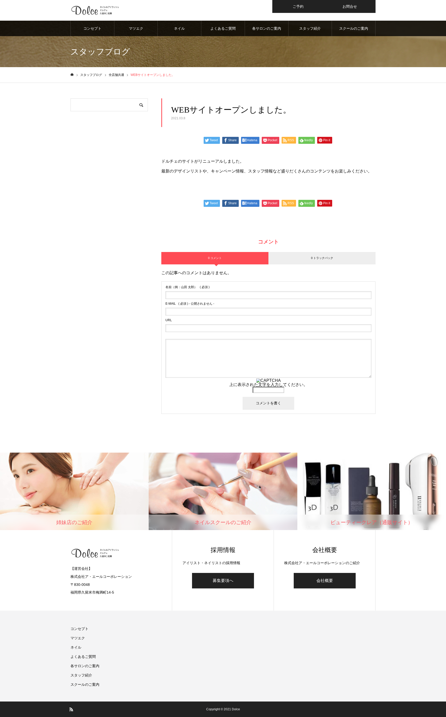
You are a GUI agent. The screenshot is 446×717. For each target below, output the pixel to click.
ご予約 (298, 6)
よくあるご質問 (223, 28)
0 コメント (215, 257)
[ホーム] (72, 74)
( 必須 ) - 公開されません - (189, 303)
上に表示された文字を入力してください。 (268, 384)
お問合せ (350, 6)
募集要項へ (223, 580)
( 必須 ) (187, 287)
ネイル (179, 28)
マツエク (136, 28)
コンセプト (92, 28)
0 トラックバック (322, 257)
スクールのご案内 (353, 28)
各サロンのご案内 (266, 28)
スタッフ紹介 (310, 28)
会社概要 (324, 580)
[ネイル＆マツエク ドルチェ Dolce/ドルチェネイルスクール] (97, 10)
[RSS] (71, 709)
